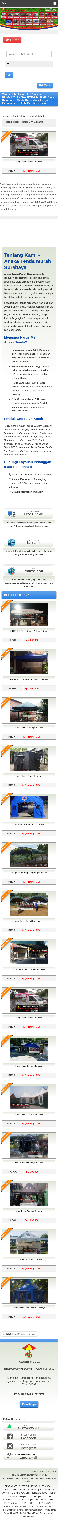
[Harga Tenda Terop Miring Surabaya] (29, 963)
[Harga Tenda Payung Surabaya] (29, 722)
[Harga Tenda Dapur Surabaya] (29, 770)
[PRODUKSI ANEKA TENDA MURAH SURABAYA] (29, 29)
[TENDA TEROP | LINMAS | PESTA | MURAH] (29, 625)
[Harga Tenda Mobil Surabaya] (29, 156)
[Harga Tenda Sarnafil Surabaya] (29, 1108)
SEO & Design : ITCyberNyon (43, 1471)
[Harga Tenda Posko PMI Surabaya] (29, 818)
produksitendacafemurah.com (15, 1478)
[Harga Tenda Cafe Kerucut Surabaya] (29, 1302)
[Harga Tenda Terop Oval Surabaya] (29, 915)
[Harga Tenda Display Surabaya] (29, 1157)
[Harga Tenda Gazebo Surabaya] (29, 1060)
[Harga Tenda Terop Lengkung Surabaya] (29, 867)
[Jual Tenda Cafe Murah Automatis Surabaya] (29, 673)
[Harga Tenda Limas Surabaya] (29, 1253)
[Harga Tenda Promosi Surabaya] (29, 1205)
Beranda (6, 116)
